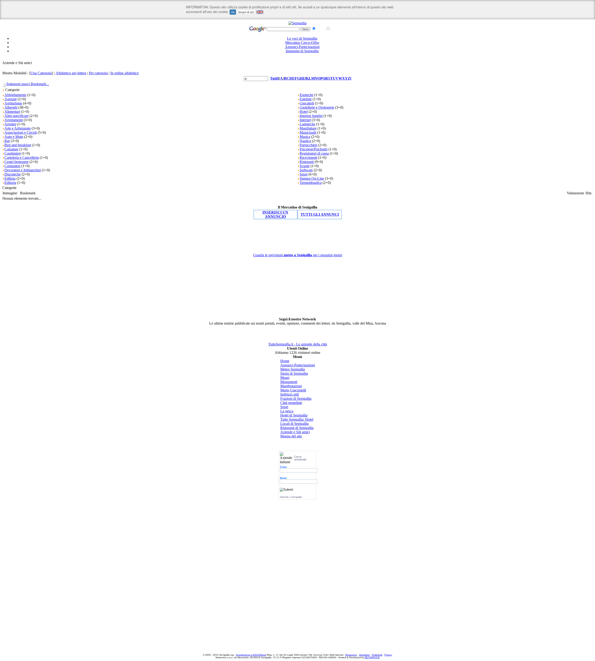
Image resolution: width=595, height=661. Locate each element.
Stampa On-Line (312, 178)
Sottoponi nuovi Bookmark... (27, 84)
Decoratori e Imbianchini (22, 170)
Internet (305, 120)
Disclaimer (364, 655)
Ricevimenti (308, 158)
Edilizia (10, 178)
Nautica (305, 141)
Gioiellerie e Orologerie (317, 107)
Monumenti (288, 382)
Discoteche (12, 174)
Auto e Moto (13, 137)
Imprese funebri (311, 116)
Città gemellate (291, 403)
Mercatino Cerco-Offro (302, 43)
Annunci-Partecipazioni (302, 47)
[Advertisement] (297, 58)
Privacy (388, 655)
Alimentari (12, 112)
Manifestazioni (291, 386)
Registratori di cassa (314, 153)
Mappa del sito (291, 436)
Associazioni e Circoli (20, 132)
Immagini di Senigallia (302, 51)
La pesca (286, 411)
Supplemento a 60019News (251, 655)
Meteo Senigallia (292, 369)
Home (284, 361)
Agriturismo (13, 103)
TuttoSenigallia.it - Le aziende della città (297, 344)
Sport (303, 174)
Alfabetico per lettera (71, 73)
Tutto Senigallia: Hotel (296, 419)
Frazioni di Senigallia (295, 399)
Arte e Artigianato (17, 128)
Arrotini (10, 124)
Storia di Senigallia (294, 373)
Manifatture (308, 128)
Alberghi (10, 107)
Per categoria (98, 73)
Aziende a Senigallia (291, 497)
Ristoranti (307, 162)
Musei (284, 378)
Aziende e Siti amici (295, 432)
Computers (12, 166)
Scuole (305, 166)
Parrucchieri (308, 145)
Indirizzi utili (289, 394)
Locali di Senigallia (294, 424)
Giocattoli (307, 103)
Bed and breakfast (17, 145)
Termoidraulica (311, 183)
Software (306, 170)
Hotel (304, 112)
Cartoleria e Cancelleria (21, 158)
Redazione (351, 655)
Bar (7, 141)
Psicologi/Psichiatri (313, 149)
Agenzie (10, 99)
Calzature (11, 149)
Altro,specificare (16, 116)
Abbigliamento (15, 95)
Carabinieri (12, 153)
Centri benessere (16, 162)
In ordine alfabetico (124, 73)
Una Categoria (41, 73)
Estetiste (306, 99)
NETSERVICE (372, 657)
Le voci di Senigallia (302, 38)
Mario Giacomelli (293, 390)
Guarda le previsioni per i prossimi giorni (297, 255)
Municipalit (308, 132)
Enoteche (306, 95)
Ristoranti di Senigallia (297, 428)
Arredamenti (13, 120)
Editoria (10, 183)
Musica (305, 137)
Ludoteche (307, 124)
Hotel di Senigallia (293, 415)
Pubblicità (377, 655)
